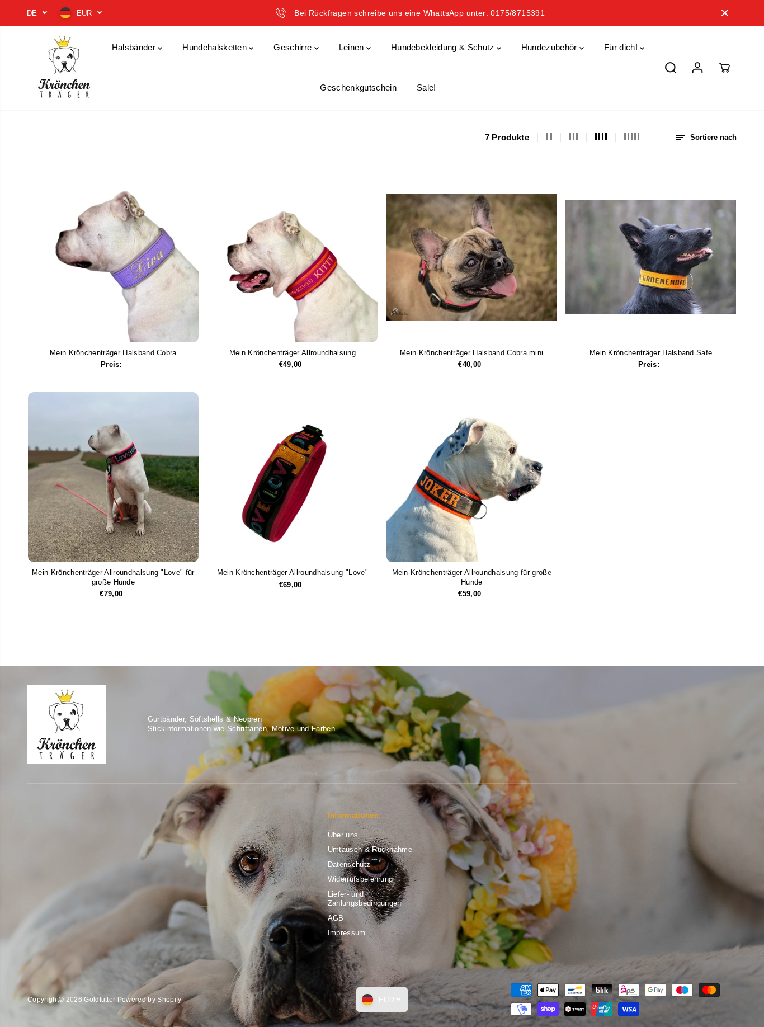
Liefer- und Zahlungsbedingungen (365, 899)
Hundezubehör (550, 47)
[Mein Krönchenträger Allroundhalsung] (292, 257)
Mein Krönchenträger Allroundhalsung (292, 352)
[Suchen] (670, 67)
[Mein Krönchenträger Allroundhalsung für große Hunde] (471, 477)
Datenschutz (349, 864)
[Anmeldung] (697, 67)
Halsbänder (135, 47)
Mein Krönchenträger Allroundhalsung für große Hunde (471, 577)
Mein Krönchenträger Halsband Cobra (113, 352)
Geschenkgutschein (358, 87)
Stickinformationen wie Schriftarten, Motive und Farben (241, 728)
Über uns (343, 835)
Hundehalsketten (215, 47)
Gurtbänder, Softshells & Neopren (205, 719)
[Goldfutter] (63, 68)
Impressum (347, 933)
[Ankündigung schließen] (725, 13)
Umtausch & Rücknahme (370, 849)
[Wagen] (724, 67)
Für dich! (622, 47)
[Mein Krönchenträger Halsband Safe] (650, 257)
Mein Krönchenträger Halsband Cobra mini (471, 352)
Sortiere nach (712, 137)
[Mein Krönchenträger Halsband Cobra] (113, 257)
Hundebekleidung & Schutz (444, 47)
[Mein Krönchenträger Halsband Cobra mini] (471, 257)
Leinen (352, 47)
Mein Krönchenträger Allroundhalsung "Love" (292, 572)
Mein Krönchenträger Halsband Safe (651, 352)
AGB (336, 918)
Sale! (426, 87)
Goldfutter (99, 1000)
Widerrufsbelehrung (360, 879)
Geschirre (293, 47)
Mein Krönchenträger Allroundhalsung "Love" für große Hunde (113, 577)
